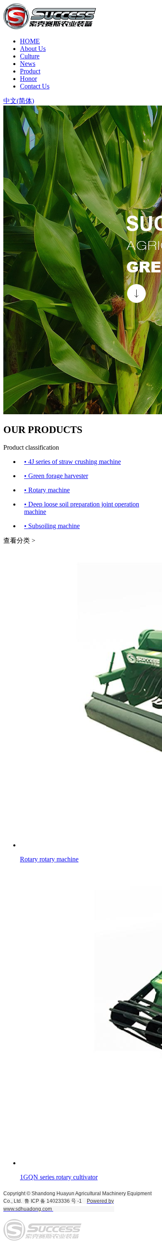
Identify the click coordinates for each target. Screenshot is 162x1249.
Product (30, 71)
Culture (29, 56)
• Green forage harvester (56, 475)
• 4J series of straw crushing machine (72, 461)
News (27, 63)
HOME (30, 41)
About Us (33, 48)
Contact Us (34, 86)
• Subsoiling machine (52, 525)
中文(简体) (18, 100)
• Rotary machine (47, 490)
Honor (28, 78)
